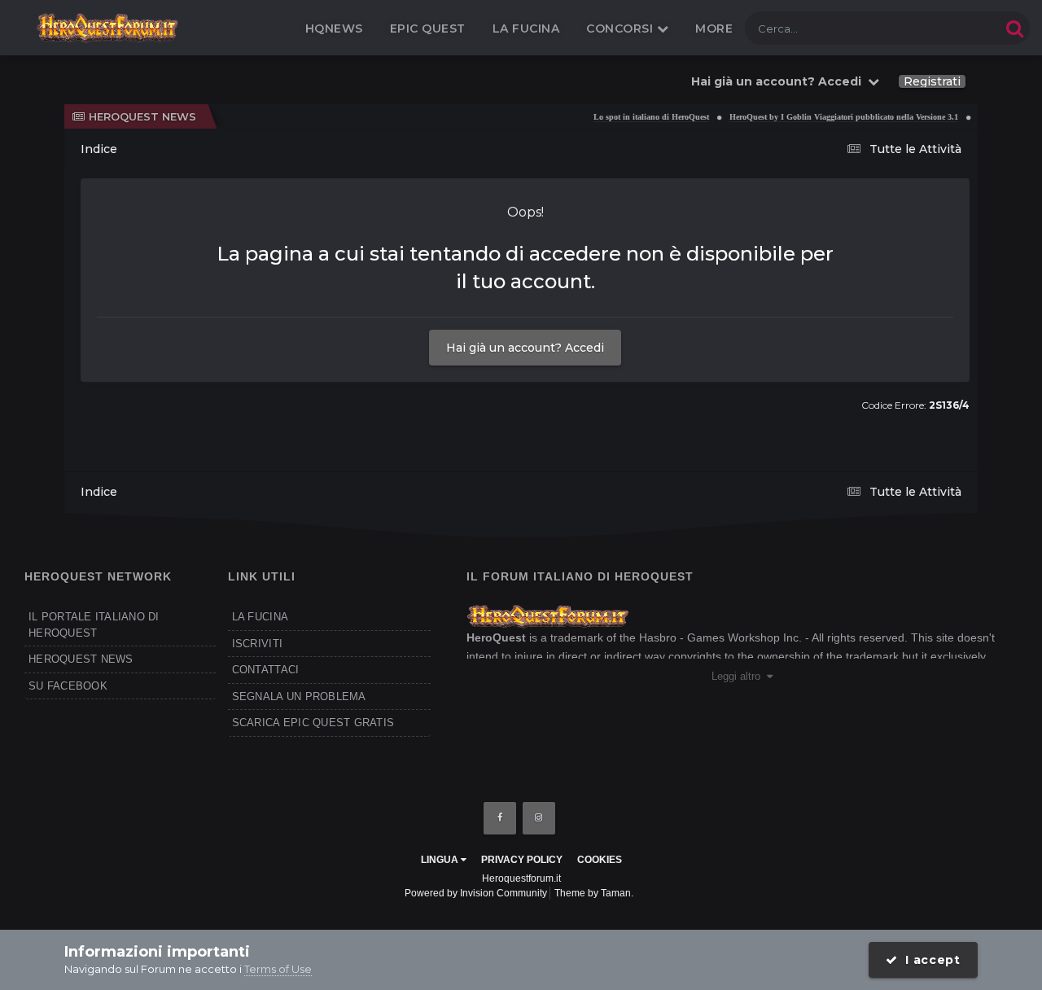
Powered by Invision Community (476, 893)
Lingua (441, 859)
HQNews (334, 28)
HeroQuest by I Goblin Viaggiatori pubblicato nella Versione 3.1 (832, 116)
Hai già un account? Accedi (779, 81)
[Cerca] (1015, 28)
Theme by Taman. (593, 893)
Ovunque (955, 28)
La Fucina (526, 28)
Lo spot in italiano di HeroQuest (640, 116)
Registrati (932, 81)
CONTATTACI (266, 670)
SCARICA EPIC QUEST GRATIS (313, 722)
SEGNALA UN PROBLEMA (299, 696)
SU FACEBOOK (67, 686)
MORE (714, 28)
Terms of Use (278, 968)
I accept (929, 960)
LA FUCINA (260, 617)
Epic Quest (428, 28)
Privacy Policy (522, 859)
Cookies (599, 859)
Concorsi (621, 28)
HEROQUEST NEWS (81, 659)
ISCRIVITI (257, 643)
